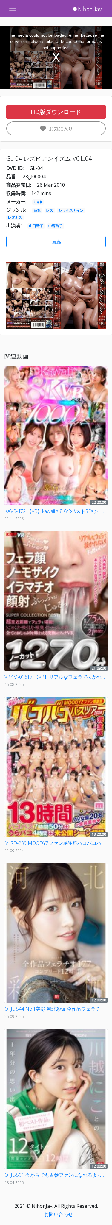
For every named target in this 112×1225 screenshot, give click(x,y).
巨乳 (37, 210)
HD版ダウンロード (56, 112)
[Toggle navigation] (13, 8)
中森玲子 (55, 225)
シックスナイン (71, 210)
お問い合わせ (58, 1214)
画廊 (56, 241)
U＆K (38, 202)
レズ (49, 210)
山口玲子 (36, 225)
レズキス (15, 217)
